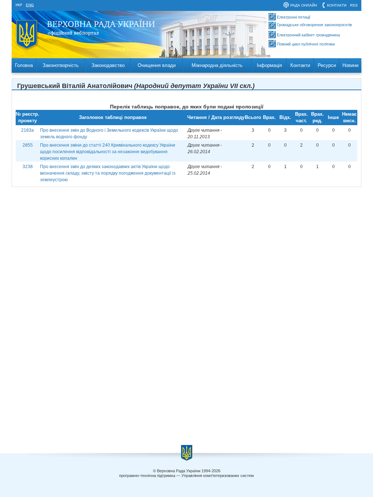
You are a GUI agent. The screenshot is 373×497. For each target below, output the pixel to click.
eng (30, 5)
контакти (336, 5)
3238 (28, 166)
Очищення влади (157, 65)
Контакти (300, 65)
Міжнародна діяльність (217, 65)
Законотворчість (61, 65)
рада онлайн (303, 5)
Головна (24, 65)
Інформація (269, 65)
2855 (28, 145)
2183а (27, 130)
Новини (350, 65)
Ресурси (327, 65)
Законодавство (108, 65)
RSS (354, 5)
